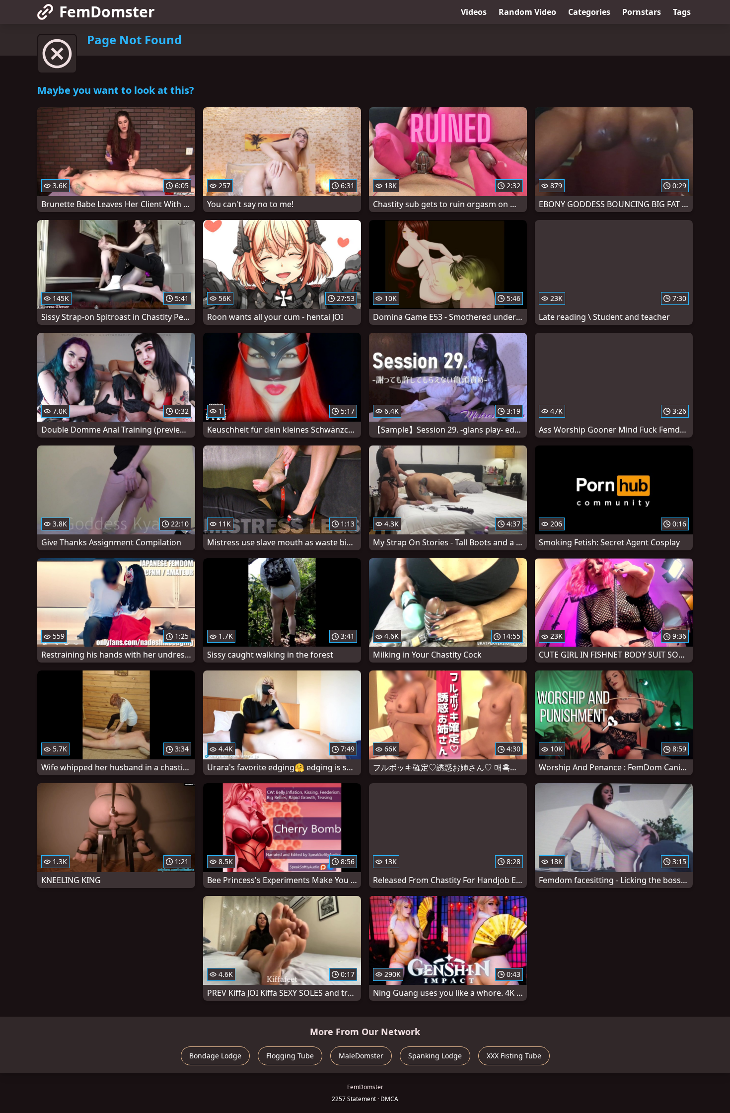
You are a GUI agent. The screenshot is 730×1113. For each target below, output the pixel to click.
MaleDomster (361, 1055)
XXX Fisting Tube (514, 1055)
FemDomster (107, 11)
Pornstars (641, 11)
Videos (474, 11)
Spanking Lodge (435, 1055)
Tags (682, 11)
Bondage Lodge (215, 1055)
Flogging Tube (290, 1055)
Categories (589, 11)
